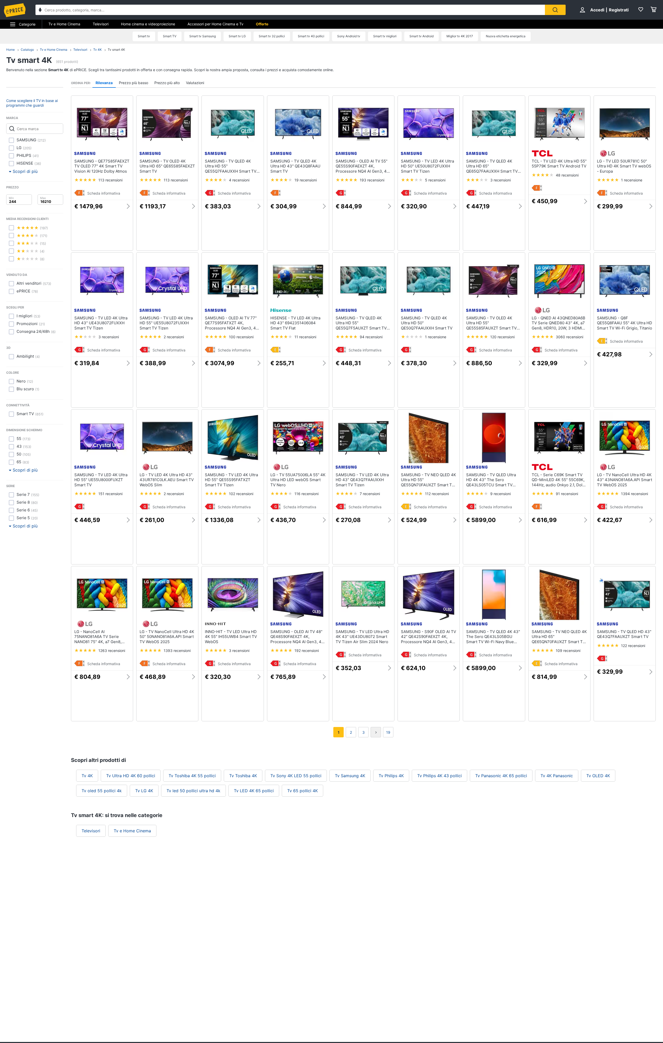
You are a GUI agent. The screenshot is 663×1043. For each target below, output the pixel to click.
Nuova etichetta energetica (505, 36)
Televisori (101, 24)
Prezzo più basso (133, 82)
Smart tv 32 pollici (272, 36)
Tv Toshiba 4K (243, 775)
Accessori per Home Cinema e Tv (215, 24)
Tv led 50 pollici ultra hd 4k (193, 790)
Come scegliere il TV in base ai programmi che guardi (32, 102)
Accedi (597, 9)
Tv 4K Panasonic (557, 775)
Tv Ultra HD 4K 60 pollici (130, 775)
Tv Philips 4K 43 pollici (439, 775)
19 (388, 732)
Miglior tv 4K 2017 (459, 36)
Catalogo (27, 50)
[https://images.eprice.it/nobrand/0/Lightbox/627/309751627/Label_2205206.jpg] (406, 193)
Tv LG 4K (144, 790)
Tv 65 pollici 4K (302, 790)
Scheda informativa (103, 193)
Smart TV (169, 36)
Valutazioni (195, 82)
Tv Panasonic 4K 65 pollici (501, 775)
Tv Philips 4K (391, 775)
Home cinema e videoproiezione (148, 24)
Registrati (619, 9)
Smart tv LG (237, 36)
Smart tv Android (421, 36)
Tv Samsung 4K (350, 775)
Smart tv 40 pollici (311, 36)
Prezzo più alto (167, 82)
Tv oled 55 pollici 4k (102, 790)
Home (10, 50)
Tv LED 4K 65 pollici (254, 790)
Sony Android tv (348, 36)
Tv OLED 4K (598, 775)
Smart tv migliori (385, 36)
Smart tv (144, 36)
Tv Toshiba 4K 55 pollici (192, 775)
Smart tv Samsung (202, 36)
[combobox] (290, 10)
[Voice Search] (40, 10)
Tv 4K (97, 50)
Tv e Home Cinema (64, 24)
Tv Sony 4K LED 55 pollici (295, 775)
